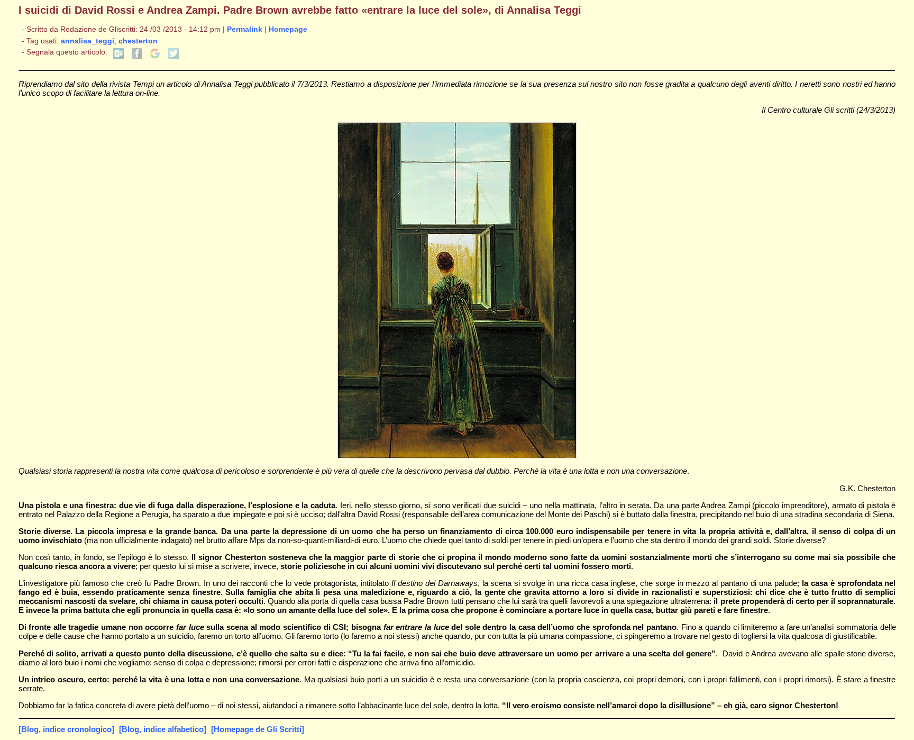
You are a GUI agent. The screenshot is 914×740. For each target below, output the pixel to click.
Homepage (288, 29)
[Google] (155, 56)
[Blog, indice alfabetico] (162, 729)
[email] (118, 56)
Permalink (244, 29)
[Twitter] (173, 56)
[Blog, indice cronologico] (66, 729)
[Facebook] (137, 56)
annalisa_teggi (87, 41)
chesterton (138, 41)
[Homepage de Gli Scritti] (257, 729)
